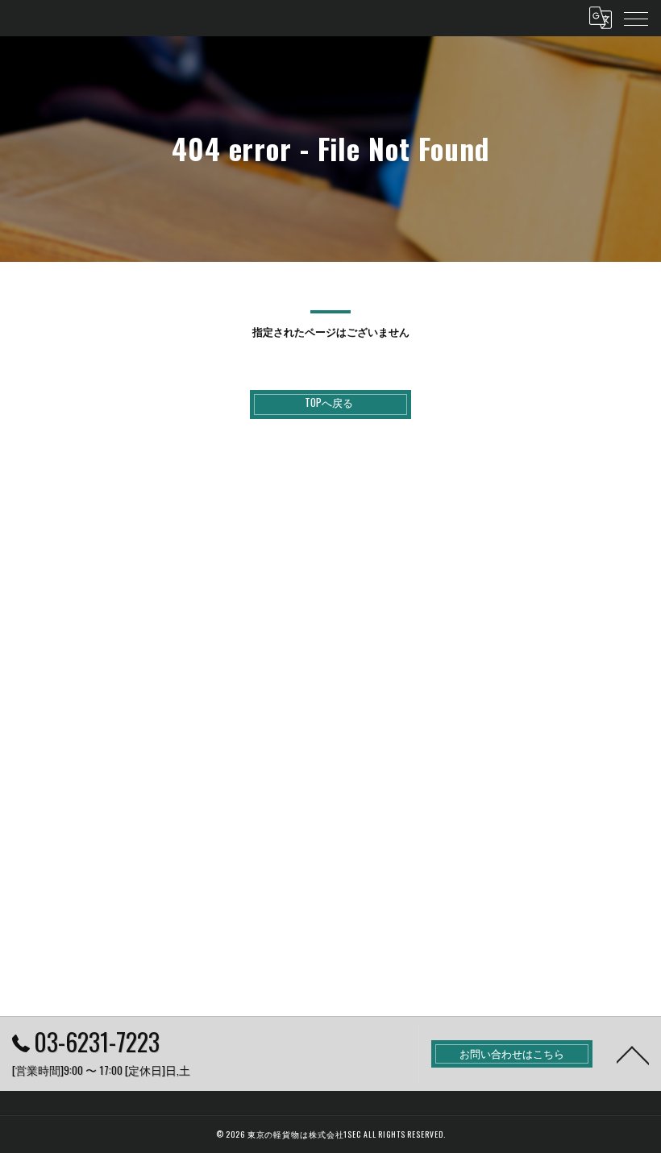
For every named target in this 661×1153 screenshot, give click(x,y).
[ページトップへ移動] (633, 1054)
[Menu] (636, 17)
